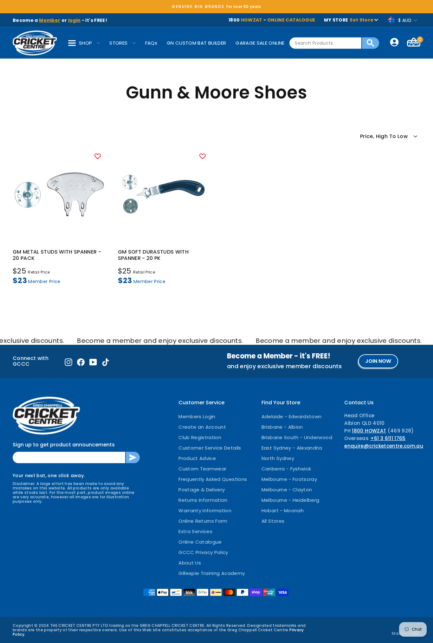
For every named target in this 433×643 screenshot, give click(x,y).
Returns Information (203, 500)
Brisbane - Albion (282, 427)
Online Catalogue (200, 542)
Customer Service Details (209, 447)
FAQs (151, 43)
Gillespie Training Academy (211, 573)
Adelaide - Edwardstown (292, 416)
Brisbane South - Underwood (297, 437)
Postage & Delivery (201, 489)
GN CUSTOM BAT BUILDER (196, 43)
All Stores (273, 521)
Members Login (197, 416)
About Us (189, 562)
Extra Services (195, 531)
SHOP (85, 43)
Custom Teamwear (202, 468)
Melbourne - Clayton (287, 489)
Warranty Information (204, 510)
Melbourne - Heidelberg (291, 500)
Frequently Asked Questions (212, 479)
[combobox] (325, 43)
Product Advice (197, 458)
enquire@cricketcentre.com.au (383, 446)
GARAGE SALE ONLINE (260, 43)
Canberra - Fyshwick (286, 468)
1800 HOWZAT (369, 430)
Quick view (59, 233)
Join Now (378, 361)
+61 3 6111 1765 (388, 438)
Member (49, 20)
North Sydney (278, 458)
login (74, 20)
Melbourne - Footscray (289, 479)
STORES (118, 43)
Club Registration (199, 437)
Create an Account (202, 427)
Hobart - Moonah (283, 510)
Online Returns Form (203, 521)
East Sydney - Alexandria (292, 447)
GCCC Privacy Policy (203, 552)
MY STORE (348, 20)
